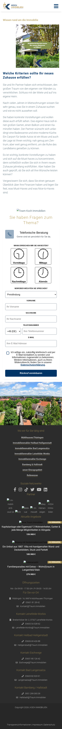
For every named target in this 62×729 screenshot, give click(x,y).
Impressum (37, 725)
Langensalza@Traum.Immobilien (32, 680)
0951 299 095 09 (32, 693)
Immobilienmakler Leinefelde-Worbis (32, 453)
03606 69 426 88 (32, 641)
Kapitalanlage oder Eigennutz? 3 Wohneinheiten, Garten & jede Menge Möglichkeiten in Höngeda (31, 528)
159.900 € (30, 534)
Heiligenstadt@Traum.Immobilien (33, 645)
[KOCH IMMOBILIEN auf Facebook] (15, 490)
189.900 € (30, 554)
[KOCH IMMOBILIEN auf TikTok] (27, 490)
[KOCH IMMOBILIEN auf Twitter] (33, 490)
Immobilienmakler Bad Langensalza (32, 448)
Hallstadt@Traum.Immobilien (33, 697)
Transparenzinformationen (19, 725)
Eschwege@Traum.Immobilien (32, 662)
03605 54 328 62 (32, 624)
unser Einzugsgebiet (32, 470)
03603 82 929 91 (32, 676)
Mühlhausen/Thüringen (32, 437)
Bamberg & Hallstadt (32, 464)
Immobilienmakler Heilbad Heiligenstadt (32, 443)
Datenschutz (49, 725)
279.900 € (30, 574)
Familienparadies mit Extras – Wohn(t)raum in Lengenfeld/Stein (31, 568)
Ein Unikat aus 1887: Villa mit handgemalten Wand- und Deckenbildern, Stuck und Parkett (31, 548)
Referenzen (32, 475)
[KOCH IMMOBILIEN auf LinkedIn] (46, 490)
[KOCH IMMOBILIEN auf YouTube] (39, 490)
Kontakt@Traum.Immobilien (32, 606)
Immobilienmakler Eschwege (32, 459)
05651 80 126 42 (32, 658)
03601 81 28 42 (33, 602)
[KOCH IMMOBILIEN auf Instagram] (21, 490)
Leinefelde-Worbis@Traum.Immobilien (33, 627)
